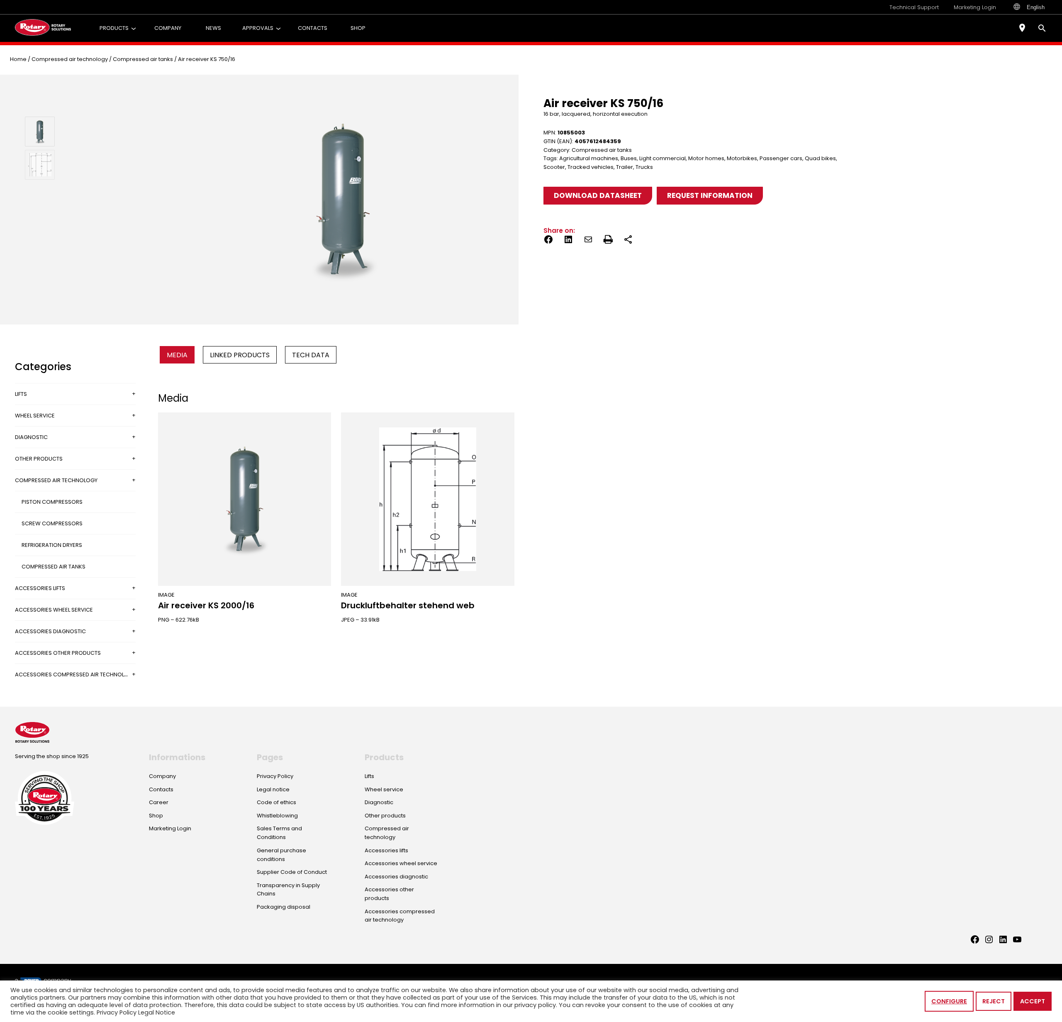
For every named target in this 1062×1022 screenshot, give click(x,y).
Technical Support (914, 7)
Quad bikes (820, 158)
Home (18, 59)
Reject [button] (993, 1001)
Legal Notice (156, 1012)
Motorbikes (742, 158)
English (1036, 7)
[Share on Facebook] (548, 240)
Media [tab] (177, 355)
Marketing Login (975, 7)
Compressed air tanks (143, 59)
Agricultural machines (588, 158)
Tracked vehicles (591, 167)
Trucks (644, 167)
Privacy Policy (116, 1012)
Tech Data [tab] (310, 355)
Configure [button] (949, 1001)
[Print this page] (608, 240)
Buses (629, 158)
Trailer (624, 167)
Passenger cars (781, 158)
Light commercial (662, 158)
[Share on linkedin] (568, 240)
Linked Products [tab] (240, 355)
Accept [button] (1032, 1001)
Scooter (554, 167)
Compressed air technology (70, 59)
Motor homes (706, 158)
